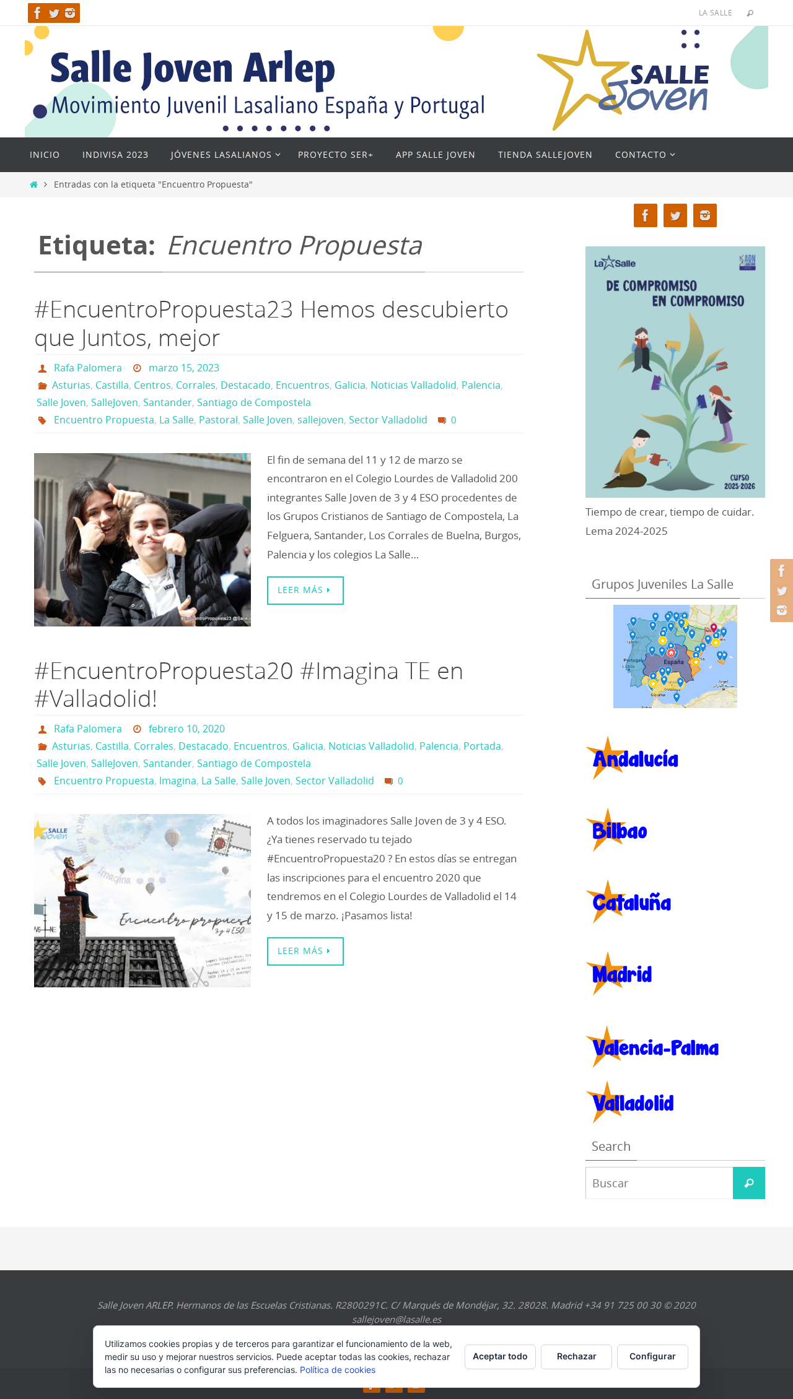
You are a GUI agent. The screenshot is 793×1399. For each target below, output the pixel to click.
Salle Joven (61, 402)
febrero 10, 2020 (187, 728)
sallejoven (320, 420)
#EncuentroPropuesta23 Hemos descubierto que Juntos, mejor (271, 323)
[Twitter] (54, 13)
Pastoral (218, 420)
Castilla (112, 385)
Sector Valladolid (388, 420)
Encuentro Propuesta (104, 420)
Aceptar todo (500, 1356)
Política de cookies (337, 1369)
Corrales (196, 385)
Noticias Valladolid (413, 385)
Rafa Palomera (88, 368)
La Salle (176, 420)
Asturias (71, 385)
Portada (482, 746)
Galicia (350, 385)
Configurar (652, 1356)
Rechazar (577, 1356)
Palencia (481, 385)
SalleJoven (114, 402)
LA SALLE (715, 12)
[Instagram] (70, 13)
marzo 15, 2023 (184, 368)
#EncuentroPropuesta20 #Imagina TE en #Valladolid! (248, 684)
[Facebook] (38, 13)
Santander (167, 402)
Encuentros (303, 385)
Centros (152, 385)
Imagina (177, 780)
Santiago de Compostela (254, 402)
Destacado (246, 385)
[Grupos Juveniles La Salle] (675, 656)
